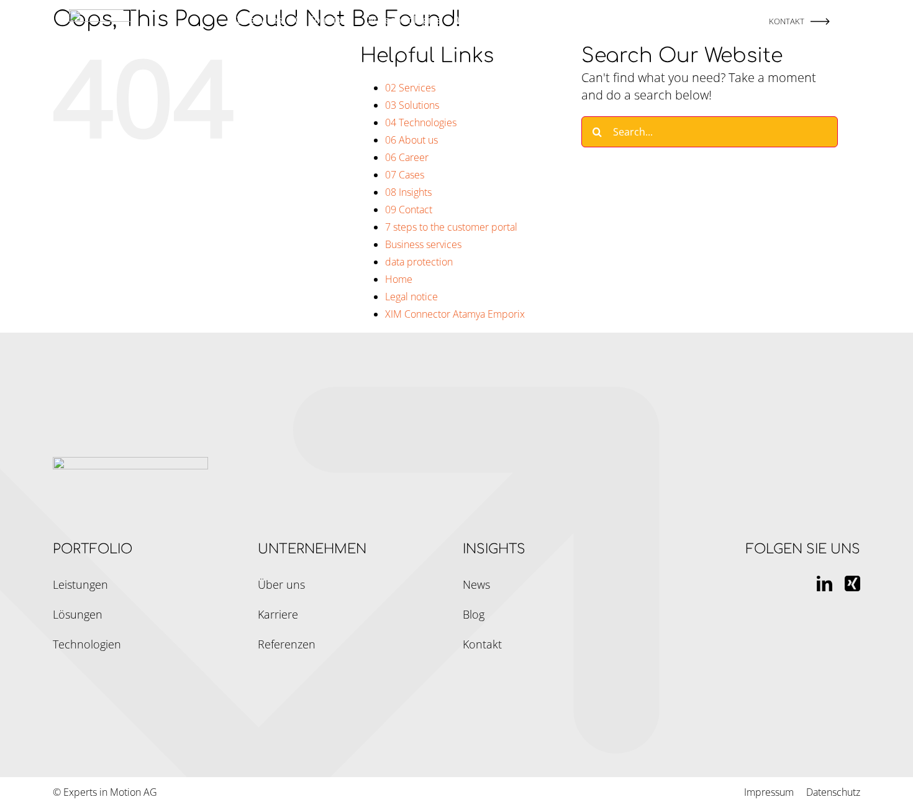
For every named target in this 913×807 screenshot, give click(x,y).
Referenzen (287, 644)
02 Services (410, 88)
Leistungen (80, 584)
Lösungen (77, 614)
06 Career (407, 157)
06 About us (411, 140)
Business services (423, 244)
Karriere (278, 614)
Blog (473, 614)
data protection (419, 262)
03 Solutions (412, 105)
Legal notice (411, 296)
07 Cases (404, 175)
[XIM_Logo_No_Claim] (100, 15)
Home (398, 279)
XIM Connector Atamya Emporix (455, 314)
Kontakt (482, 644)
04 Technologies (421, 122)
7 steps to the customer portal (451, 227)
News (476, 584)
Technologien (87, 644)
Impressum (769, 792)
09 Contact (408, 209)
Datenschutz (833, 792)
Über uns (281, 584)
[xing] (852, 583)
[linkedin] (824, 583)
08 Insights (408, 192)
